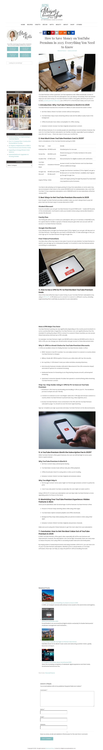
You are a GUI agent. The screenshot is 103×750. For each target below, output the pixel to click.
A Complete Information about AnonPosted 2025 (56, 662)
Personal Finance (62, 50)
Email (42, 717)
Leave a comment (72, 50)
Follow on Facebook (13, 48)
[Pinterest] (53, 33)
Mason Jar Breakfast (51, 12)
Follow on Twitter (13, 55)
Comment (43, 690)
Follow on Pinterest (25, 48)
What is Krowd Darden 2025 (50, 621)
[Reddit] (61, 33)
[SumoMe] (73, 33)
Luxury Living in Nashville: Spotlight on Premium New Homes (59, 642)
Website (42, 724)
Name (42, 709)
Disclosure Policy (50, 748)
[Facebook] (45, 33)
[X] (49, 33)
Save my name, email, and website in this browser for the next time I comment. (64, 734)
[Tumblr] (69, 33)
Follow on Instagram (25, 55)
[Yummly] (65, 33)
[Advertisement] (67, 313)
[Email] (57, 33)
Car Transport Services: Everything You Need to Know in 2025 (60, 603)
